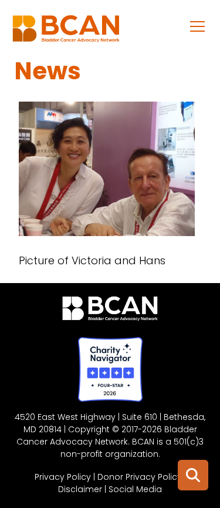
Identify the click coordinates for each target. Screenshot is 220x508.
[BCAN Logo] (110, 311)
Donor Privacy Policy (139, 477)
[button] (197, 25)
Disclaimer (80, 489)
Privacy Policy (63, 477)
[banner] (66, 31)
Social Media (135, 489)
